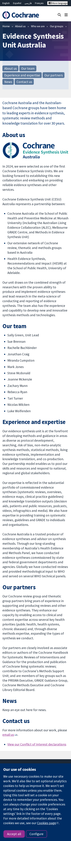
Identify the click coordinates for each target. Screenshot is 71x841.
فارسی (28, 3)
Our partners (53, 75)
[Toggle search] (59, 14)
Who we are (38, 26)
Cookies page (46, 823)
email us (8, 735)
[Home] (21, 15)
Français (39, 3)
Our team (28, 68)
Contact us (24, 82)
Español (17, 3)
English (6, 3)
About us (20, 26)
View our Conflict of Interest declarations (36, 744)
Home (6, 26)
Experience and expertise (22, 75)
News (8, 82)
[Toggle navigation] (66, 14)
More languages (60, 3)
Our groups (56, 26)
